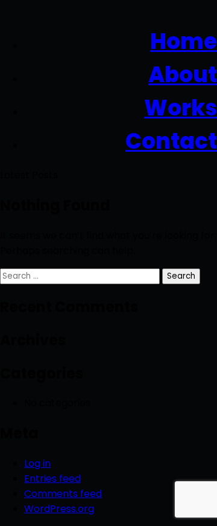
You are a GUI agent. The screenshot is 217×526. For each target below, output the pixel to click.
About (182, 74)
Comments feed (63, 494)
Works (180, 108)
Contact (171, 141)
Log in (37, 463)
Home (183, 41)
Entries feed (52, 478)
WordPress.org (59, 509)
